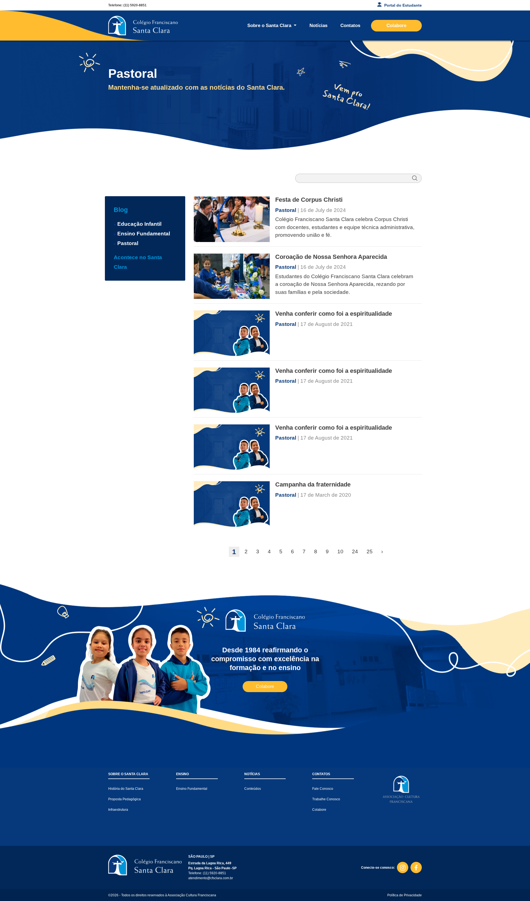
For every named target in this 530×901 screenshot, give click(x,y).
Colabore (396, 25)
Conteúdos (252, 789)
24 (355, 551)
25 (370, 551)
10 (340, 551)
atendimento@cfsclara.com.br (210, 878)
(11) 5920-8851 (135, 5)
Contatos (350, 25)
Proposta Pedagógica (124, 799)
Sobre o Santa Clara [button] (270, 25)
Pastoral (127, 243)
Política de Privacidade (404, 895)
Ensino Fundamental (143, 233)
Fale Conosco (322, 789)
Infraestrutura (118, 810)
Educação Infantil (139, 224)
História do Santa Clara (125, 789)
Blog (121, 209)
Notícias (318, 25)
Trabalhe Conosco (326, 799)
